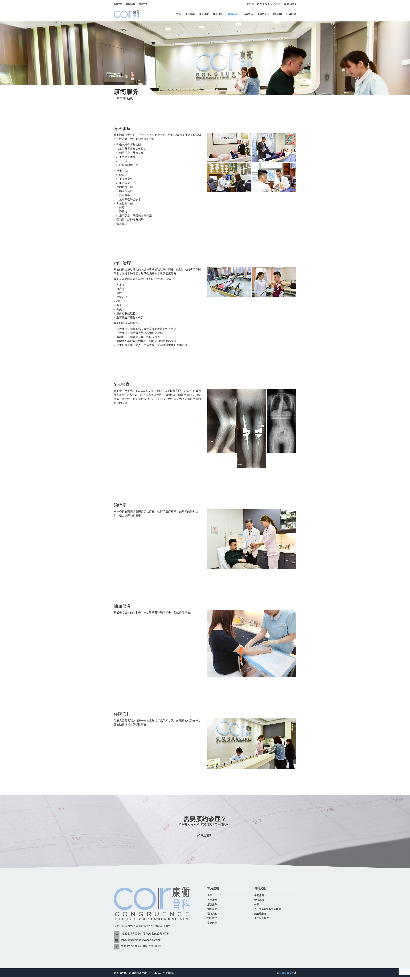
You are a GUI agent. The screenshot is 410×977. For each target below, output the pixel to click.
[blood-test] (251, 643)
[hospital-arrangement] (251, 743)
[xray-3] (281, 421)
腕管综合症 (260, 913)
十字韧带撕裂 (261, 918)
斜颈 (256, 904)
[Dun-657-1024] (274, 282)
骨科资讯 (262, 14)
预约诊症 (248, 14)
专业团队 (217, 14)
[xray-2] (251, 428)
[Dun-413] (229, 177)
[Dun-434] (274, 177)
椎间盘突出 (260, 895)
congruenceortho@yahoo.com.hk (140, 939)
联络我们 (291, 14)
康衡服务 (233, 14)
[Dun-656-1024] (229, 282)
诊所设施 (204, 14)
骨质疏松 (259, 899)
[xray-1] (222, 421)
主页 (178, 14)
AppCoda (285, 972)
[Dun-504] (274, 147)
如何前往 (212, 918)
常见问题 (277, 14)
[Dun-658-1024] (251, 539)
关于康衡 (190, 14)
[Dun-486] (229, 147)
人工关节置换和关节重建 (267, 909)
